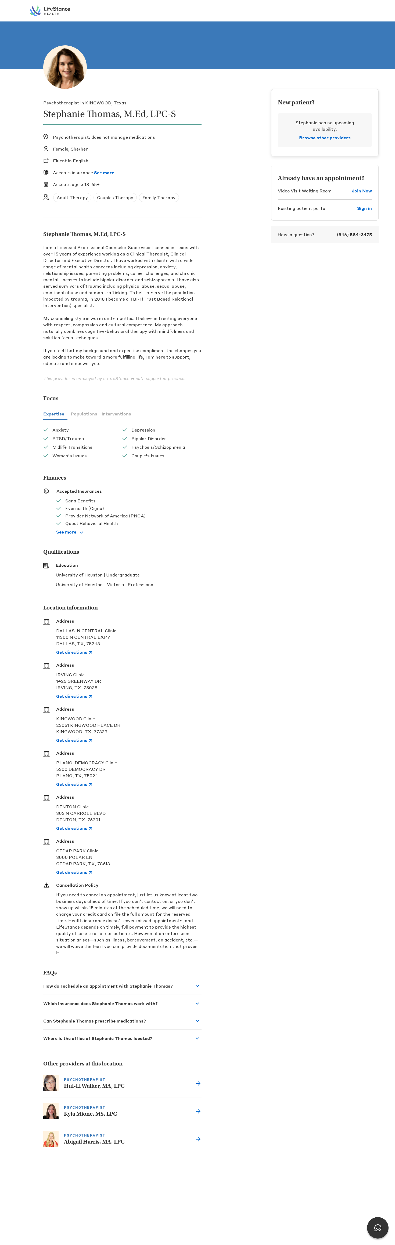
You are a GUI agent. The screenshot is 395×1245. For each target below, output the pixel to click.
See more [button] (104, 172)
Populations (84, 414)
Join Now (362, 190)
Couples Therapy (115, 197)
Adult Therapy (72, 197)
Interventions (116, 414)
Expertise (53, 414)
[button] (122, 986)
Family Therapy (158, 197)
